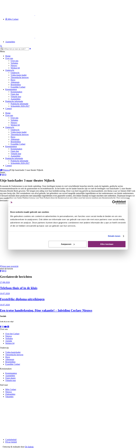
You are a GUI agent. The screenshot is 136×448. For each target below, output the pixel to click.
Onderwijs (9, 70)
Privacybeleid (11, 442)
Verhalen (14, 63)
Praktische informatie (14, 101)
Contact (8, 108)
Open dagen (10, 378)
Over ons (9, 58)
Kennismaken (11, 89)
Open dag (15, 94)
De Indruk (29, 447)
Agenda (8, 341)
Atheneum (15, 82)
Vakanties (9, 396)
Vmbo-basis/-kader (19, 75)
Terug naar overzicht (9, 266)
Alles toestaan (106, 244)
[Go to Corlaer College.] (1, 170)
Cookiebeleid (10, 439)
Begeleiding (16, 84)
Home (7, 56)
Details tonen (114, 236)
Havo (13, 80)
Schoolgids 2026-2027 (20, 106)
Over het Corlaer (12, 334)
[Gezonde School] (20, 435)
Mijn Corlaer (12, 19)
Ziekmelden (10, 394)
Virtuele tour (16, 96)
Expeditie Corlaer (18, 87)
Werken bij (15, 68)
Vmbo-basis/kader (13, 352)
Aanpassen (66, 244)
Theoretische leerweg (20, 77)
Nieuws (14, 65)
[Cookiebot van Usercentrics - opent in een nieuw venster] (114, 202)
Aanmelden (10, 42)
